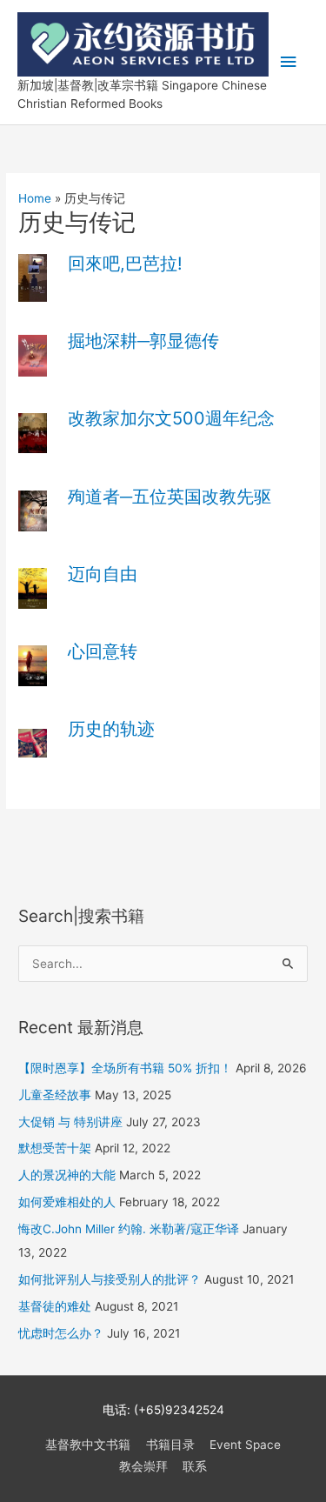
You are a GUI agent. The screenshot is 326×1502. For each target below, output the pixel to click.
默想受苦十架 (54, 1148)
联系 (195, 1466)
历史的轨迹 (111, 728)
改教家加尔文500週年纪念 (171, 418)
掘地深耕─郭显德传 (143, 340)
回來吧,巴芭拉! (125, 263)
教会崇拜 (143, 1466)
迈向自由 (102, 574)
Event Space (245, 1445)
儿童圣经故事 (54, 1095)
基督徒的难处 (54, 1306)
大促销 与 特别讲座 (70, 1122)
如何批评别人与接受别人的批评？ (109, 1279)
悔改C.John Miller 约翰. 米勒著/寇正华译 (128, 1229)
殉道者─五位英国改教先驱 (169, 496)
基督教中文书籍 (87, 1445)
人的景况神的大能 (67, 1175)
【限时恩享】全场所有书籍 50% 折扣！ (125, 1068)
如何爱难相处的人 (67, 1202)
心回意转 (102, 651)
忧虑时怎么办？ (60, 1333)
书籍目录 (170, 1445)
